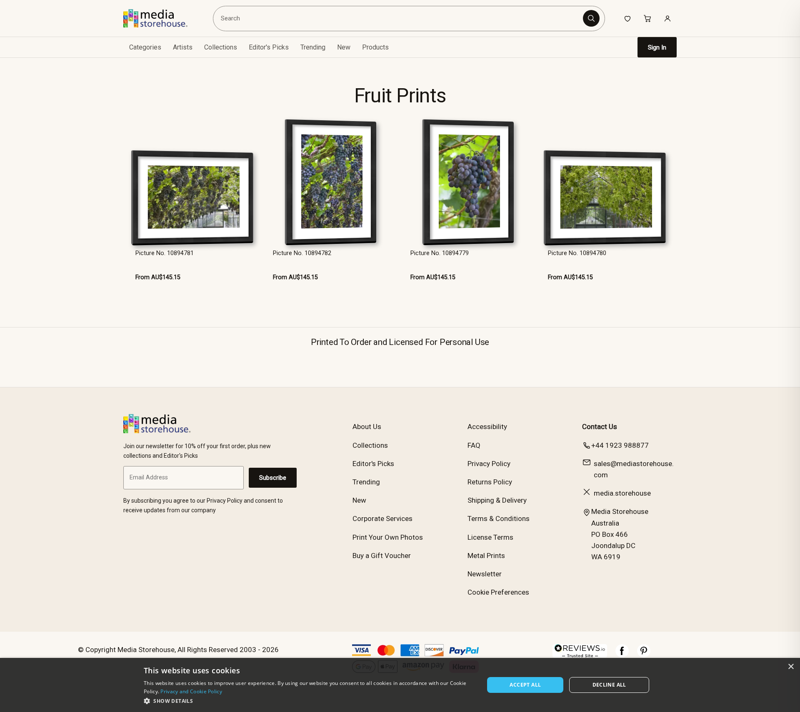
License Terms (490, 537)
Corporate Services (382, 518)
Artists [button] (182, 47)
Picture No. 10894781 (164, 253)
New (343, 47)
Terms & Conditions (499, 518)
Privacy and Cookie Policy (191, 691)
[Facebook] (622, 655)
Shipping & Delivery (497, 500)
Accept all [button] (525, 684)
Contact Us (599, 426)
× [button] (791, 667)
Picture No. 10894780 (577, 253)
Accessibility (487, 426)
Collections (220, 47)
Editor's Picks (269, 47)
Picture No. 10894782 (302, 253)
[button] (309, 701)
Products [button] (375, 47)
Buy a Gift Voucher (381, 555)
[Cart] (647, 18)
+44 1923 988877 (620, 445)
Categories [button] (145, 47)
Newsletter (485, 574)
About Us (366, 426)
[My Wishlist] (627, 18)
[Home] (161, 18)
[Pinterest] (643, 655)
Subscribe (272, 477)
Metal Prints (486, 555)
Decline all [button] (609, 684)
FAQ (474, 445)
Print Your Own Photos (387, 537)
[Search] (591, 18)
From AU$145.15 (157, 277)
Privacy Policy (489, 463)
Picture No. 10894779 (439, 253)
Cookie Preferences (498, 592)
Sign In (657, 47)
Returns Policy (490, 482)
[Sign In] (667, 18)
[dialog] (400, 685)
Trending (312, 47)
